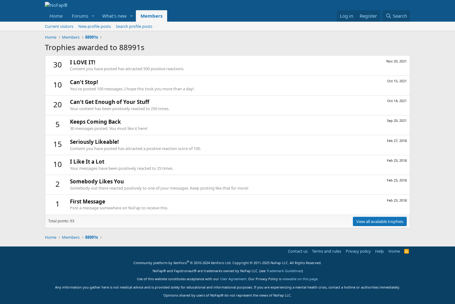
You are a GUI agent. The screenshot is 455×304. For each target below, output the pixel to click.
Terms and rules (326, 251)
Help (379, 251)
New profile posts (94, 26)
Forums (80, 16)
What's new (114, 16)
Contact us (298, 251)
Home (56, 16)
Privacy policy (358, 251)
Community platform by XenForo (182, 262)
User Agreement (233, 278)
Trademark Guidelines (284, 270)
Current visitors (59, 26)
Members (151, 16)
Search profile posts (134, 26)
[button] (93, 16)
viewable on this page (300, 278)
